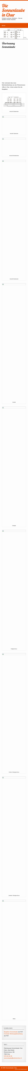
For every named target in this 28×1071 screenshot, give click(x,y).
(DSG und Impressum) (21, 1069)
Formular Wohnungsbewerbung (13, 1034)
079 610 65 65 (8, 1056)
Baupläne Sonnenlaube (11, 1032)
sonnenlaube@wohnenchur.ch (13, 1058)
